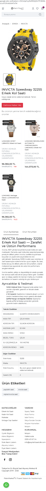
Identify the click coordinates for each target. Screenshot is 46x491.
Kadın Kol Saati (7, 414)
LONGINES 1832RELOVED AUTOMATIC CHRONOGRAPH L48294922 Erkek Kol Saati (34, 145)
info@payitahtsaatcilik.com (35, 442)
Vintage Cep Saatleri (10, 420)
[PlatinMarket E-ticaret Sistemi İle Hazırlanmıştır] (13, 473)
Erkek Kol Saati (7, 411)
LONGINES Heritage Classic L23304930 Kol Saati (10, 198)
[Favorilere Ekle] (17, 125)
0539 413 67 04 (30, 439)
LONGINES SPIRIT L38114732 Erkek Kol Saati (11, 142)
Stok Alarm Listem (9, 442)
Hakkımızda (29, 436)
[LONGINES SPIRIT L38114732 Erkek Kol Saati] (11, 128)
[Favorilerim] (37, 8)
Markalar (5, 417)
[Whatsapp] (6, 485)
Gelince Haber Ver (12, 105)
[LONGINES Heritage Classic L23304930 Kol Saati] (11, 183)
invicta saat (22, 390)
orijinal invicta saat (11, 394)
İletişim (27, 433)
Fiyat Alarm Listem (9, 448)
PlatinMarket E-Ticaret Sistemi (16, 478)
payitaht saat (9, 390)
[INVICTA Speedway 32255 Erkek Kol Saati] (23, 50)
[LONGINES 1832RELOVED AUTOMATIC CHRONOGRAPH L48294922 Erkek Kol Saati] (34, 128)
